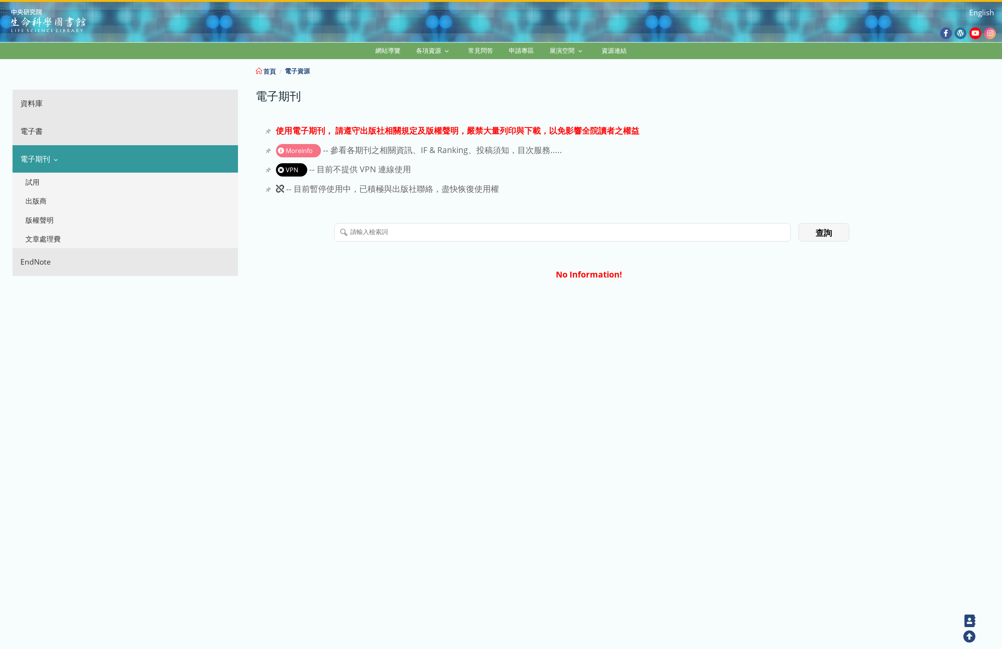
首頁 (269, 71)
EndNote (35, 261)
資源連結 (614, 50)
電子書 (31, 131)
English (981, 12)
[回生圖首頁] (58, 22)
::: (995, 69)
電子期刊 (35, 158)
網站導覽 (387, 50)
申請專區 (521, 50)
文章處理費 (43, 238)
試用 (32, 182)
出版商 (36, 201)
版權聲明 (39, 220)
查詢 (824, 232)
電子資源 (297, 71)
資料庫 (31, 103)
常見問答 (480, 50)
